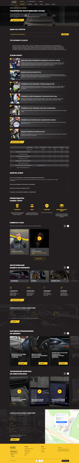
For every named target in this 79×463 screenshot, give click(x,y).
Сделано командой (65, 460)
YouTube (13, 456)
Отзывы (41, 4)
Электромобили (27, 451)
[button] (68, 226)
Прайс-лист (30, 4)
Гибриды (26, 453)
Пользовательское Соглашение (63, 450)
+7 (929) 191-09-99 (13, 453)
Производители (27, 450)
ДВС (25, 455)
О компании (47, 4)
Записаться (65, 34)
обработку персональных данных (32, 318)
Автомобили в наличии (29, 448)
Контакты (53, 4)
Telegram (12, 454)
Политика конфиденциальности (63, 449)
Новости (36, 4)
